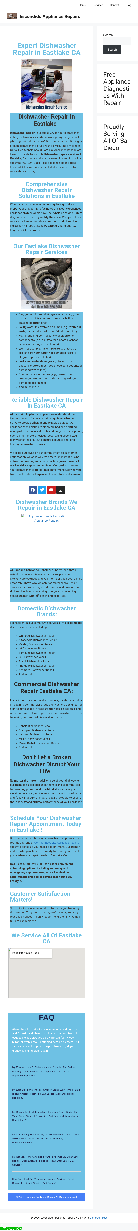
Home (82, 5)
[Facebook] (33, 490)
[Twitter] (42, 490)
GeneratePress (99, 1217)
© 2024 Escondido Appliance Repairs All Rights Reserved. (46, 1197)
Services (98, 5)
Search (108, 35)
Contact (114, 5)
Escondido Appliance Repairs (50, 16)
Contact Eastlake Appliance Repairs (56, 842)
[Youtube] (51, 490)
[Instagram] (60, 490)
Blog (128, 5)
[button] (46, 1073)
